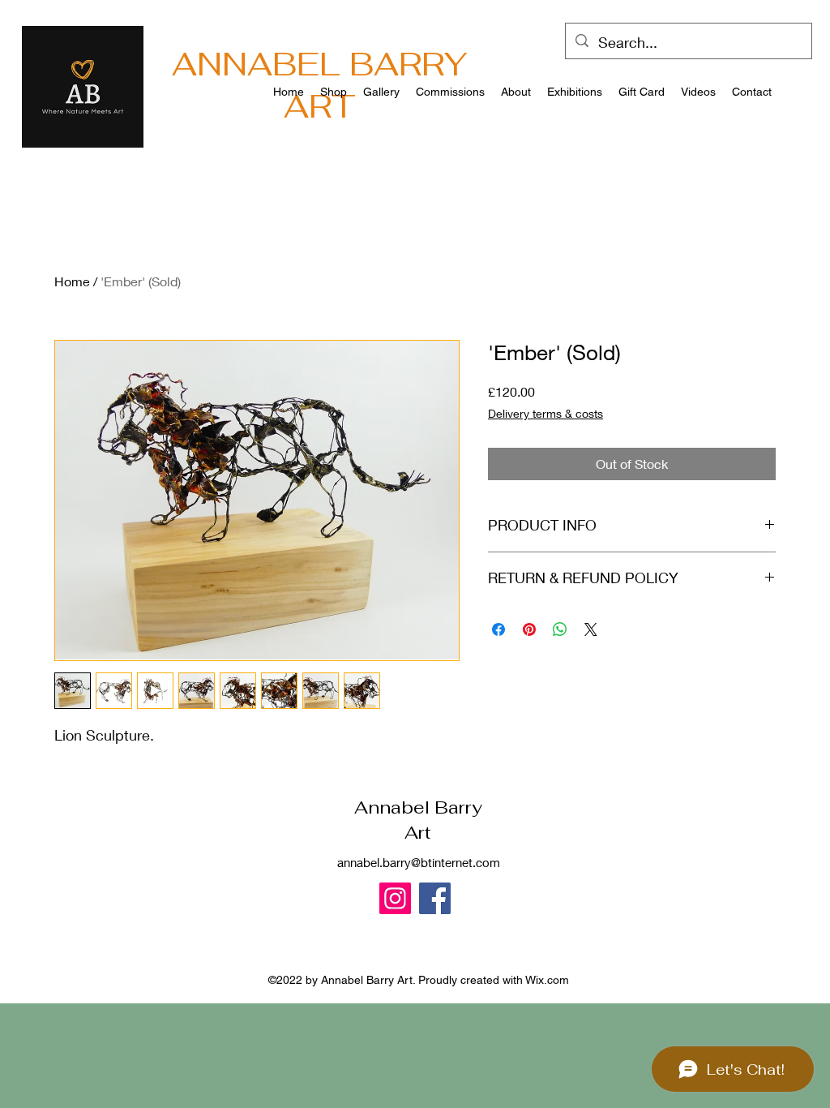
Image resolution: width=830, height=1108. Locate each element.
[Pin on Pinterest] (529, 629)
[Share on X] (591, 629)
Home (72, 281)
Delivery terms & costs (545, 413)
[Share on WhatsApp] (560, 629)
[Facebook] (435, 898)
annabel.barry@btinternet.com (418, 862)
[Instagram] (395, 898)
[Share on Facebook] (498, 629)
